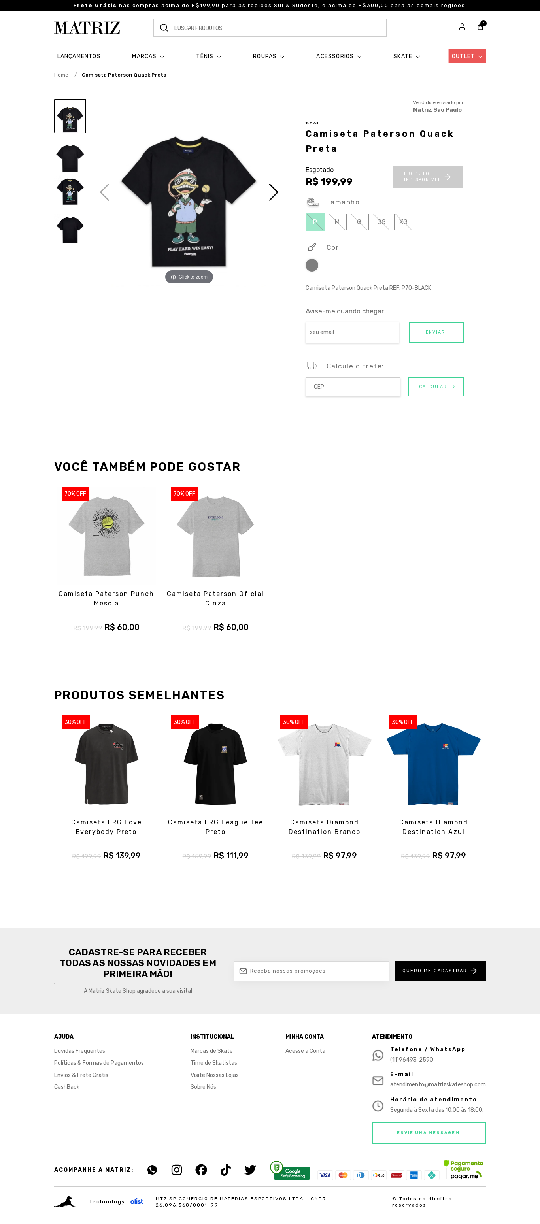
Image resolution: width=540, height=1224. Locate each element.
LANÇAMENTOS (79, 56)
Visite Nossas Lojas (215, 1075)
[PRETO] (312, 266)
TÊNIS (205, 56)
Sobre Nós (203, 1087)
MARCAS (145, 56)
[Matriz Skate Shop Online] (87, 27)
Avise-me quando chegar (345, 311)
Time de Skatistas (214, 1063)
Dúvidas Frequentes (79, 1051)
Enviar (435, 332)
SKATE (403, 56)
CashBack (66, 1087)
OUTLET (464, 56)
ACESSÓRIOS (335, 56)
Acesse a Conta (305, 1051)
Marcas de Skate (212, 1051)
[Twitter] (250, 1170)
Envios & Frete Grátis (81, 1075)
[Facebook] (201, 1170)
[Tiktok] (226, 1170)
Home (65, 75)
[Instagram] (177, 1170)
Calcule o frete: (355, 366)
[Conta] (462, 27)
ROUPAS (265, 56)
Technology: (108, 1202)
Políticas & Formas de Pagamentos (99, 1063)
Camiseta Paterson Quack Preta (124, 75)
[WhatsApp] (152, 1170)
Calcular (433, 386)
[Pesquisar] (164, 28)
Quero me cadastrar (434, 970)
